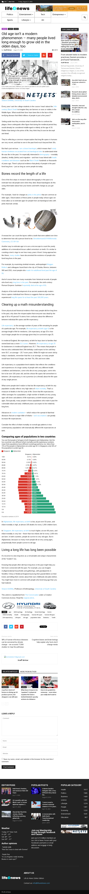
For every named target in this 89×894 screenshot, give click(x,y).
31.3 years (24, 344)
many (12, 255)
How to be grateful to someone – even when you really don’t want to (48, 692)
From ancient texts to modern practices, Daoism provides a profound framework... (74, 57)
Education (64, 817)
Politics (10, 14)
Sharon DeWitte (8, 100)
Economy (64, 810)
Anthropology (18, 612)
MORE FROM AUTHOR (28, 672)
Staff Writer (8, 50)
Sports (10, 20)
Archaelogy (28, 612)
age (10, 612)
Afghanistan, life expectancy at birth (16, 522)
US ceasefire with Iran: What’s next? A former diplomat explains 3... (20, 802)
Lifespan (18, 617)
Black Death (34, 160)
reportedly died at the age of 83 (34, 285)
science (16, 29)
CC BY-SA (15, 242)
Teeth (53, 617)
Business (5, 687)
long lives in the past (20, 282)
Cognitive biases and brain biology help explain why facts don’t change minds (45, 642)
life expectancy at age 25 (46, 344)
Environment (65, 814)
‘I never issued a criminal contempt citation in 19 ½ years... (49, 804)
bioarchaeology (40, 612)
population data (36, 617)
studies (17, 255)
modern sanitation (18, 413)
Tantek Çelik (6, 847)
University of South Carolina (25, 100)
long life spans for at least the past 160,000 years (29, 297)
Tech (43, 14)
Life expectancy (8, 325)
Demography (25, 615)
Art (42, 20)
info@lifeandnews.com (41, 883)
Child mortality (7, 615)
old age (25, 617)
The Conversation (32, 595)
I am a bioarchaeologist (27, 148)
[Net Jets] (74, 833)
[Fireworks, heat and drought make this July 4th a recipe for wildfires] (65, 108)
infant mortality (40, 389)
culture (24, 687)
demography (44, 154)
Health (10, 29)
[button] (84, 17)
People (63, 807)
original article (29, 598)
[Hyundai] (74, 827)
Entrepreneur (58, 14)
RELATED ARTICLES (10, 672)
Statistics (46, 617)
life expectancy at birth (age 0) (37, 328)
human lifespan (50, 615)
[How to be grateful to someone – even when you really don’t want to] (49, 682)
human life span (37, 615)
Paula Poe (6, 854)
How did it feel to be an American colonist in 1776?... (79, 82)
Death (16, 615)
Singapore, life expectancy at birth (16, 531)
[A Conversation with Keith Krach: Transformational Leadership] (36, 816)
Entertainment (25, 14)
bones (49, 612)
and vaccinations (40, 416)
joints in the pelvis (34, 195)
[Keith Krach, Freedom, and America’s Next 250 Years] (6, 791)
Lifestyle (25, 20)
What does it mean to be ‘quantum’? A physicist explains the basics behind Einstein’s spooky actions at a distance (29, 694)
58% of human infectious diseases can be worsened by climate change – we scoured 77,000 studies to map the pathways (15, 643)
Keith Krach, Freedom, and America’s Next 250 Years (20, 791)
